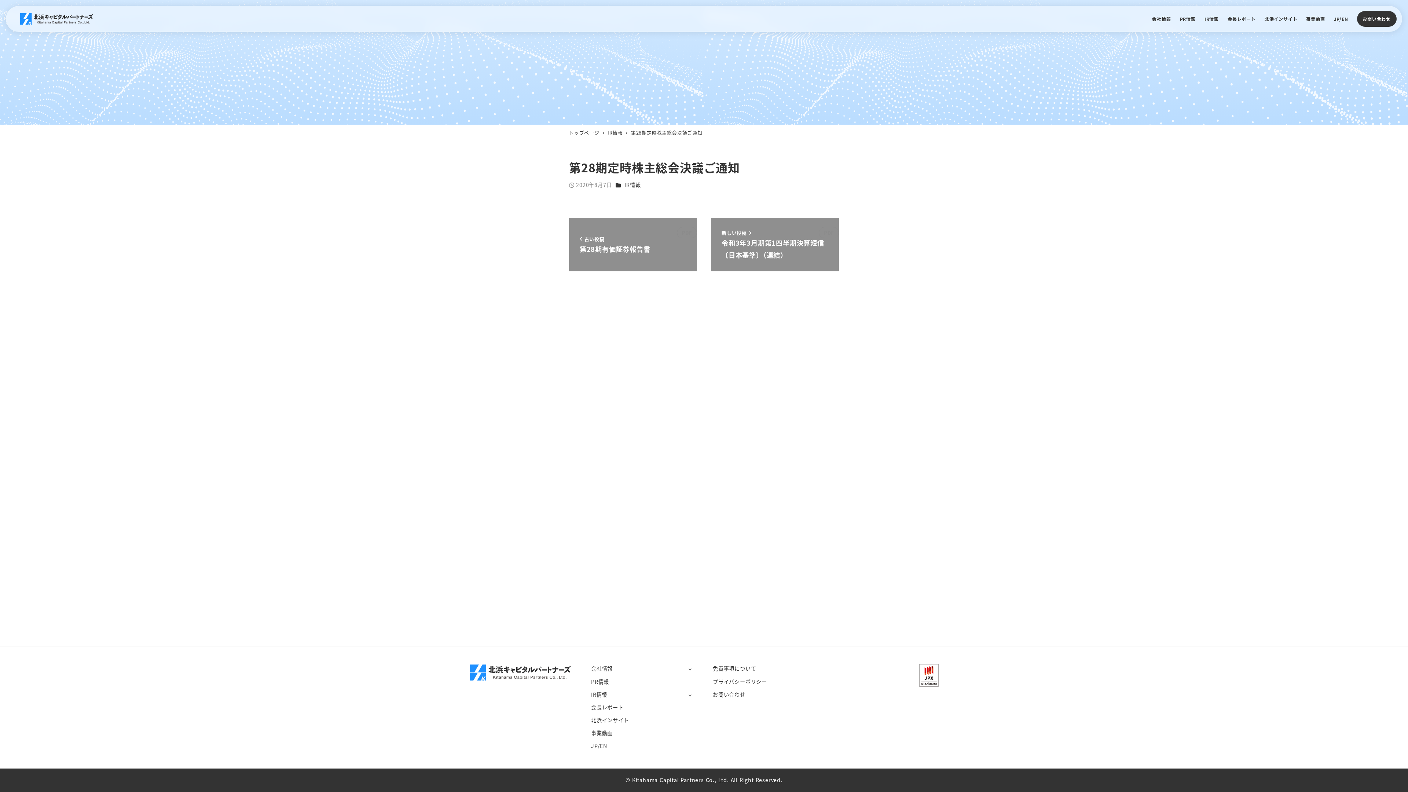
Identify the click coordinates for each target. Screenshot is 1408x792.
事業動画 (602, 733)
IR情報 (632, 184)
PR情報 (600, 681)
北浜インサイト (610, 720)
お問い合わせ (1377, 19)
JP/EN (599, 745)
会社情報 (602, 668)
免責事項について (734, 668)
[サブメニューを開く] (690, 669)
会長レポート (607, 707)
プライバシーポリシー (740, 681)
